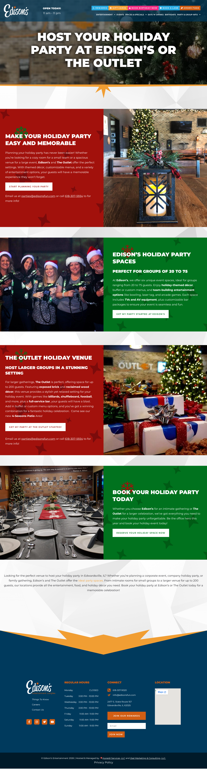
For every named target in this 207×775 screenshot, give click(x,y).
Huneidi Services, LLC (113, 758)
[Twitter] (44, 722)
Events (120, 14)
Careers (36, 704)
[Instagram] (37, 722)
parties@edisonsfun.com (38, 196)
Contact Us (38, 709)
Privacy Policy (103, 762)
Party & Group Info (187, 14)
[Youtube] (52, 722)
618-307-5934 (74, 196)
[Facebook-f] (29, 722)
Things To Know (40, 699)
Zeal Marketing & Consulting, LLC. (148, 758)
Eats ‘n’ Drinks (156, 14)
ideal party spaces (90, 580)
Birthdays (170, 14)
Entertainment (104, 14)
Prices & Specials (134, 14)
